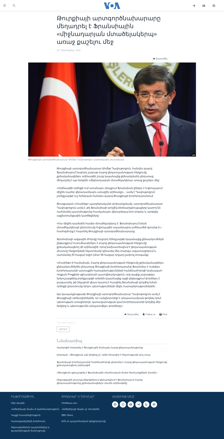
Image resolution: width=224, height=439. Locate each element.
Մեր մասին (18, 403)
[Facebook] (214, 5)
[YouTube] (204, 5)
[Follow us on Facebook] (115, 404)
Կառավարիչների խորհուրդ (28, 421)
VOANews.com (69, 403)
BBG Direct (67, 415)
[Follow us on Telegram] (138, 404)
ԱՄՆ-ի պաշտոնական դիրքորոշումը (83, 421)
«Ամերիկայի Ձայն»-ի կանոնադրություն (35, 409)
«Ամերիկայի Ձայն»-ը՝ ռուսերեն (80, 409)
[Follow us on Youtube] (131, 404)
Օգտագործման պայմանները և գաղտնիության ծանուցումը (30, 429)
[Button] (160, 59)
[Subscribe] (154, 404)
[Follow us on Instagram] (123, 404)
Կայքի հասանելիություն (26, 415)
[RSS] (146, 404)
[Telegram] (194, 5)
